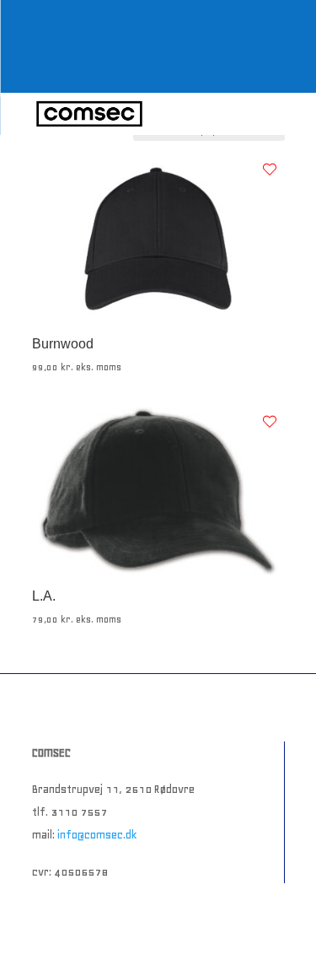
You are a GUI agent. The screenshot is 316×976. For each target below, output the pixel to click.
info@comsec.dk (97, 835)
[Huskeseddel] (269, 169)
